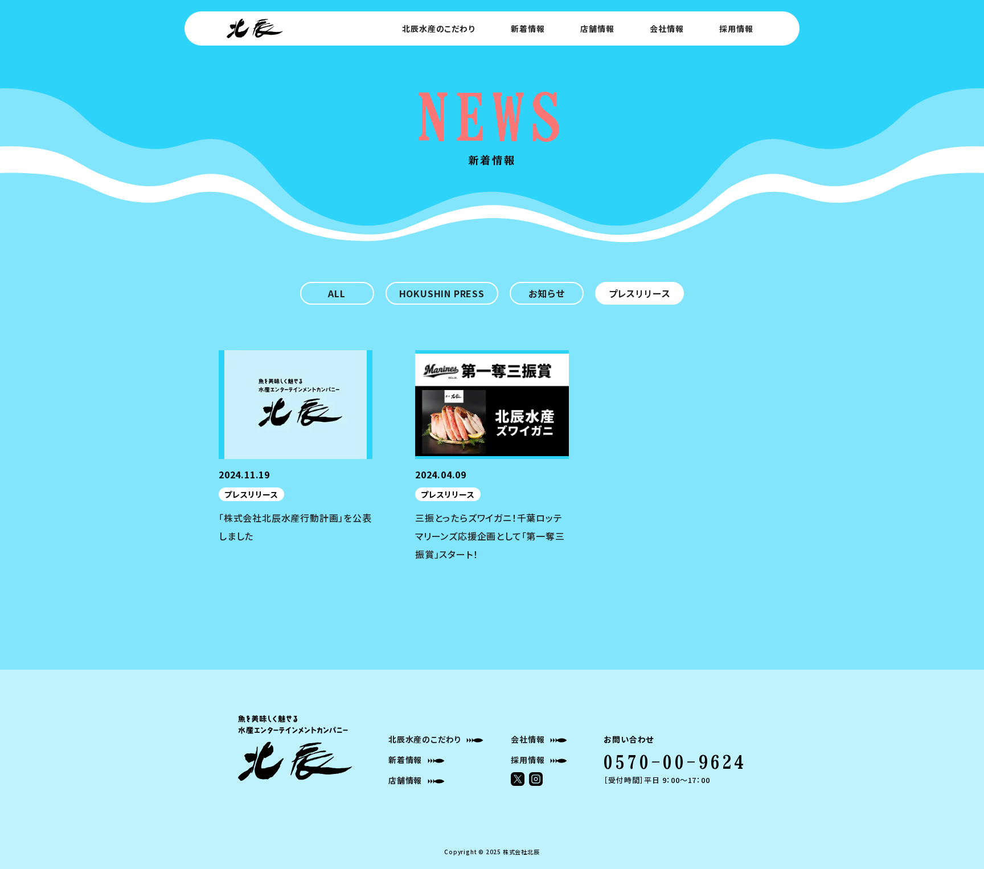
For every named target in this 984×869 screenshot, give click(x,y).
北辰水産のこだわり (438, 28)
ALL (336, 293)
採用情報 (736, 28)
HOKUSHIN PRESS (442, 293)
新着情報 (527, 28)
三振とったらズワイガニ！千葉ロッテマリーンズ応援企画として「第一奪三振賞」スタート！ (490, 536)
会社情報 (666, 28)
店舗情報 (597, 28)
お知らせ (546, 293)
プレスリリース (640, 293)
